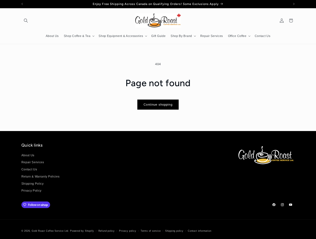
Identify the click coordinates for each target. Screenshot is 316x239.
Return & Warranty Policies (40, 176)
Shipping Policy (32, 183)
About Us (28, 155)
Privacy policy (127, 231)
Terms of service (151, 231)
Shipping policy (174, 231)
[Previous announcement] (22, 4)
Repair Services (32, 162)
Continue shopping (158, 104)
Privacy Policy (31, 190)
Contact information (199, 231)
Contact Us (29, 169)
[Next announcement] (294, 4)
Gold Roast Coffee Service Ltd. (50, 231)
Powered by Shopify (82, 231)
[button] (26, 20)
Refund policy (106, 231)
